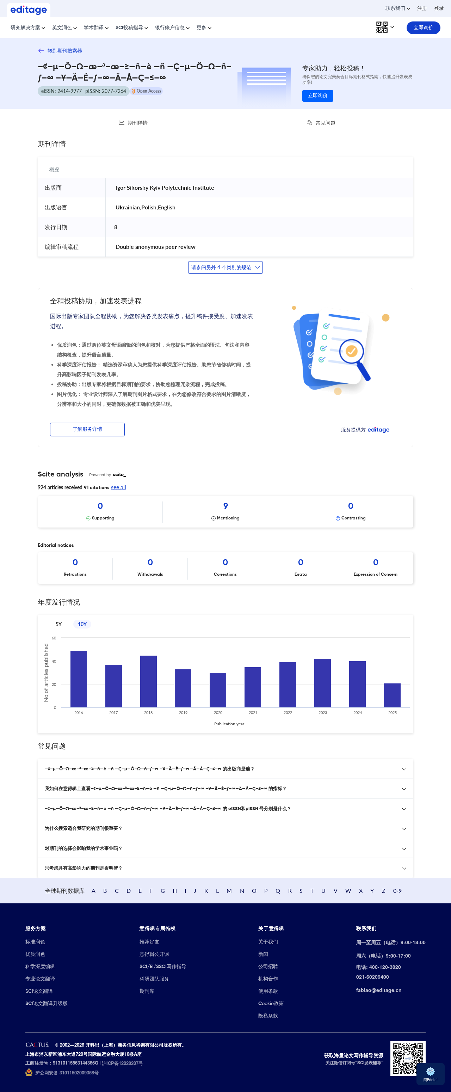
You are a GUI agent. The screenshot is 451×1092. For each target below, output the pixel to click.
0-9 (397, 890)
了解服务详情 (87, 429)
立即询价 (318, 95)
